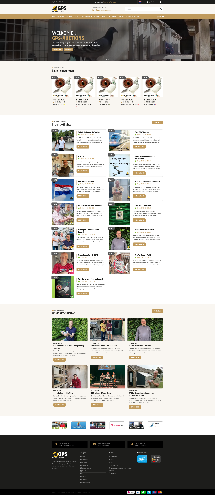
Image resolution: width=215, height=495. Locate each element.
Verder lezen (59, 359)
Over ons (121, 16)
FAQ (112, 462)
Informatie (60, 16)
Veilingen (69, 16)
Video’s (114, 16)
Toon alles (157, 122)
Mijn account (114, 456)
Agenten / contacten (103, 445)
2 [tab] (108, 60)
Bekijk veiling (58, 52)
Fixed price (77, 16)
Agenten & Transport (132, 16)
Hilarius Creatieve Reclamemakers (82, 492)
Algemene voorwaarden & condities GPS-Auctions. (121, 469)
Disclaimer (113, 473)
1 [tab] (107, 60)
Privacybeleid (114, 465)
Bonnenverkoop (87, 16)
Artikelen (97, 16)
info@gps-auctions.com (102, 10)
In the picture (106, 16)
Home (53, 16)
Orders (112, 459)
